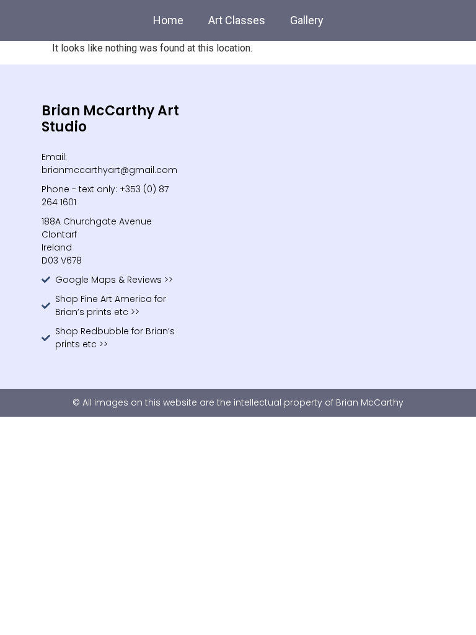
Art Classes (236, 20)
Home (168, 20)
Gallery (307, 20)
